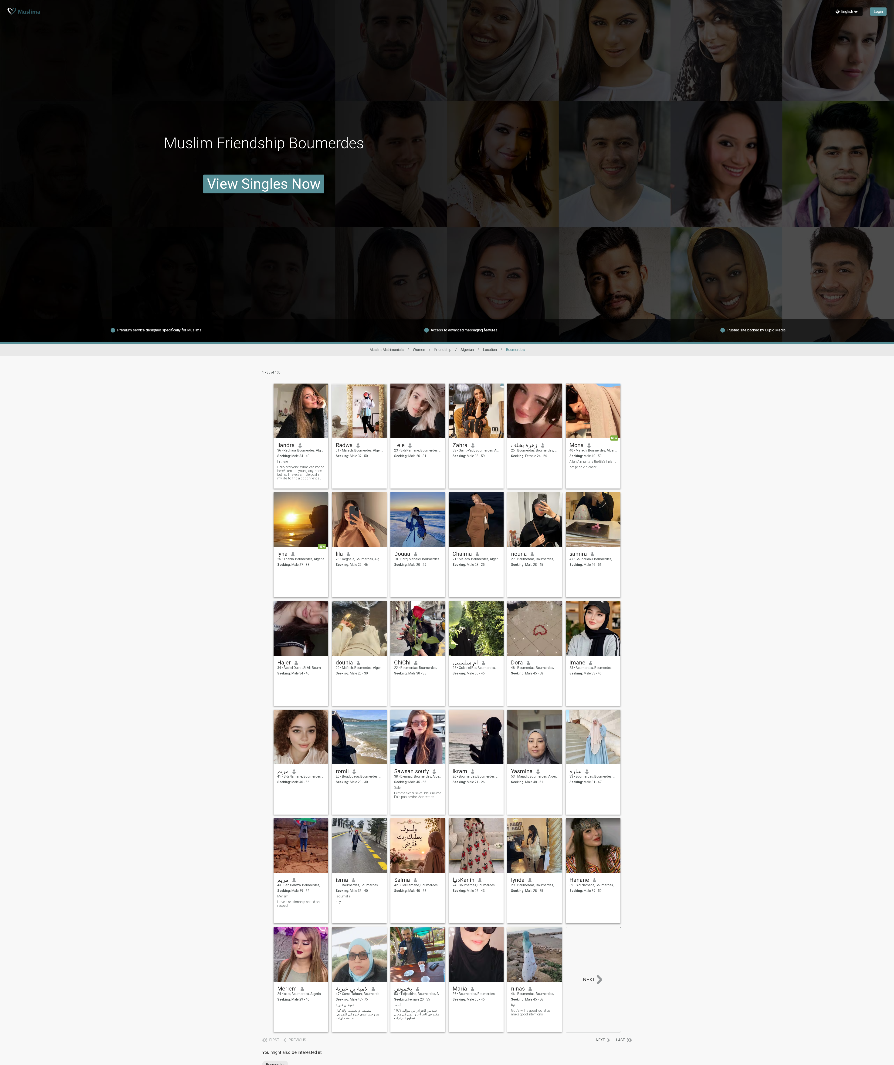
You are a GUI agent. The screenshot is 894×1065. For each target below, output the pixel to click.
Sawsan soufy (411, 771)
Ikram (460, 771)
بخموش (403, 988)
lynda (518, 880)
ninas (518, 988)
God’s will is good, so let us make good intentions (531, 1012)
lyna (282, 554)
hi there (282, 461)
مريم (283, 771)
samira (578, 554)
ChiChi (402, 662)
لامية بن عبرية (352, 988)
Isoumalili (343, 896)
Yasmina (522, 771)
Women (419, 349)
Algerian (467, 349)
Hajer (284, 662)
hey (338, 902)
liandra (286, 445)
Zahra (460, 445)
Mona (576, 445)
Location (490, 349)
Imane (577, 662)
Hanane (579, 880)
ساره (575, 771)
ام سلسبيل (465, 662)
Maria (460, 988)
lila (339, 554)
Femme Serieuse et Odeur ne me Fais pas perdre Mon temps (417, 795)
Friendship (442, 349)
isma (342, 880)
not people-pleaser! (583, 467)
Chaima (462, 554)
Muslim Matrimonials (386, 349)
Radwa (344, 445)
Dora (517, 662)
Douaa (402, 554)
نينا (513, 1005)
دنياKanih (463, 880)
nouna (519, 554)
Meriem (282, 896)
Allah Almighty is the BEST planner (593, 461)
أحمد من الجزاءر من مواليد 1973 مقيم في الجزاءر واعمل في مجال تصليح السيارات (416, 1014)
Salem (398, 787)
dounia (344, 662)
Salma (402, 880)
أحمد (397, 1005)
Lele (399, 445)
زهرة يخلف (524, 445)
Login (878, 11)
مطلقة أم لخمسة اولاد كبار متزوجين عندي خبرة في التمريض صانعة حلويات (358, 1014)
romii (342, 771)
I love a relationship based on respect (298, 903)
